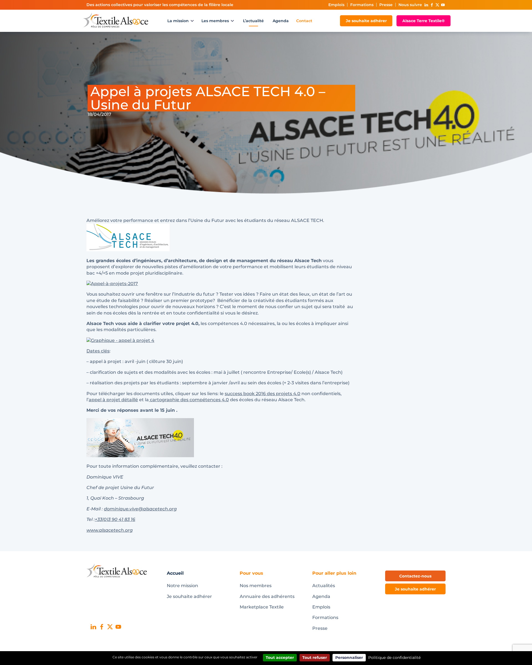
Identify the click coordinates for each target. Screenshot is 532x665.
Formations (362, 5)
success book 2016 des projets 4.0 (262, 393)
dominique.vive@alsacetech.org (140, 508)
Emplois (336, 5)
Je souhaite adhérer (366, 20)
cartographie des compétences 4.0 (189, 399)
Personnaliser (349, 657)
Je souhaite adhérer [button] (415, 589)
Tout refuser (314, 657)
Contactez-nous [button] (415, 576)
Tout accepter (280, 657)
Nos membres (256, 585)
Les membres (215, 20)
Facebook (431, 5)
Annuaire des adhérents (267, 596)
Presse (386, 5)
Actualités (323, 585)
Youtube (443, 5)
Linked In (426, 5)
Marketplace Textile (262, 607)
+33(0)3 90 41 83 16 (115, 519)
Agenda (281, 20)
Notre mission (182, 585)
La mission (178, 20)
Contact (304, 20)
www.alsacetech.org (109, 530)
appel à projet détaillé (113, 399)
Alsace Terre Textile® (423, 20)
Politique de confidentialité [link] (394, 657)
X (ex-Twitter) (437, 5)
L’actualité (253, 20)
